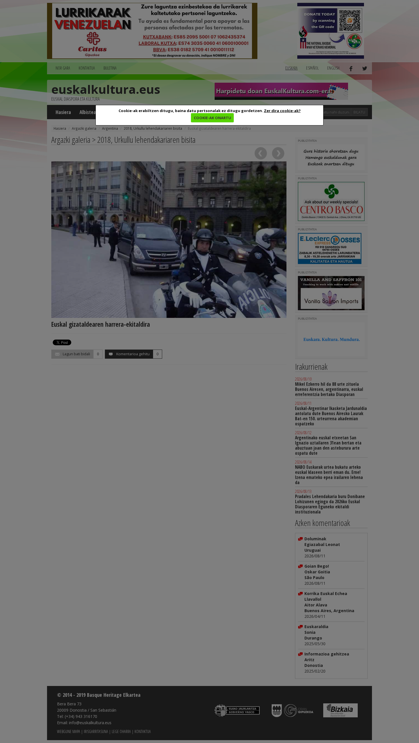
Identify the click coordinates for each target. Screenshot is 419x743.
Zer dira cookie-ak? (282, 110)
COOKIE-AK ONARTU (212, 117)
